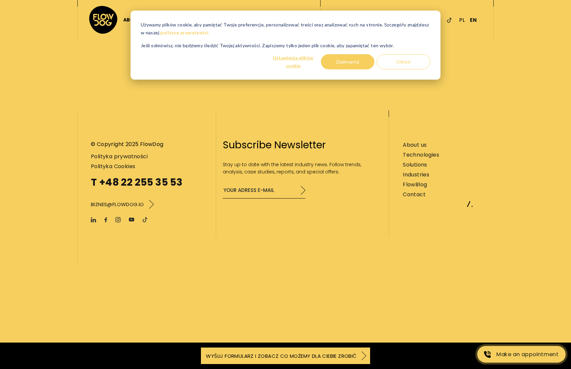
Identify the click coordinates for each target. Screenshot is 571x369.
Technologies (421, 155)
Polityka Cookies (113, 166)
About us (415, 145)
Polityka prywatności (119, 156)
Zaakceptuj (347, 61)
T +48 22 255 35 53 (136, 182)
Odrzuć (403, 61)
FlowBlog (415, 184)
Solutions (415, 164)
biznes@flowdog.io (117, 204)
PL (462, 20)
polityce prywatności (184, 32)
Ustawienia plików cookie (293, 62)
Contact (414, 194)
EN (473, 20)
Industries (416, 174)
